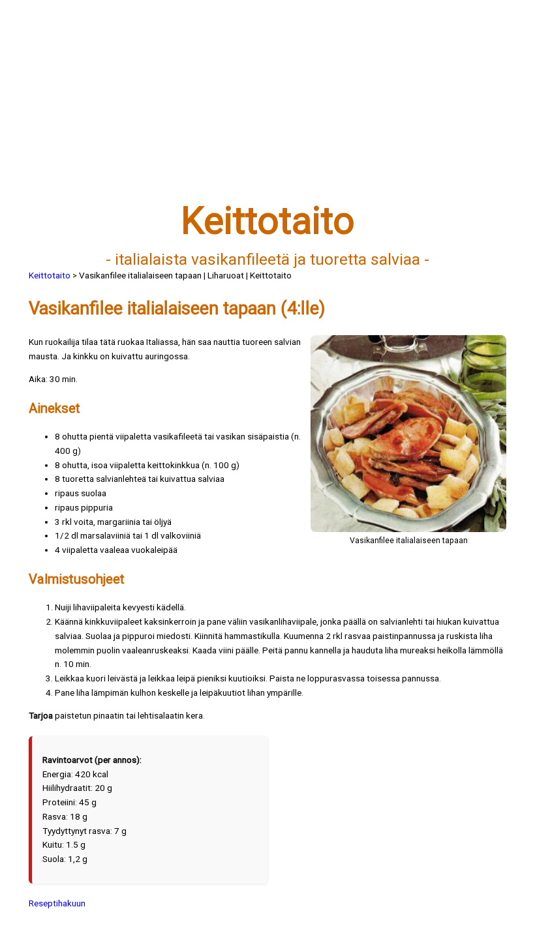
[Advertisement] (268, 109)
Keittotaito (49, 275)
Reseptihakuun (57, 903)
